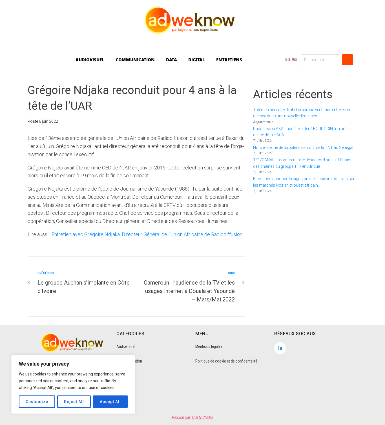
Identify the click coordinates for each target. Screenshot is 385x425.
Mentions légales (209, 346)
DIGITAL (196, 59)
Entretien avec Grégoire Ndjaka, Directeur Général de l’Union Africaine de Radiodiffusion (147, 234)
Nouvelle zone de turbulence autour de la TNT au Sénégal (303, 147)
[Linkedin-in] (280, 348)
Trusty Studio (202, 417)
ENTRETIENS (229, 59)
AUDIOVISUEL (90, 59)
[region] (73, 384)
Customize (37, 401)
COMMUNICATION (135, 59)
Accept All (110, 401)
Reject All (74, 401)
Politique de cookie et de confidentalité (226, 361)
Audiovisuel (125, 346)
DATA (171, 59)
